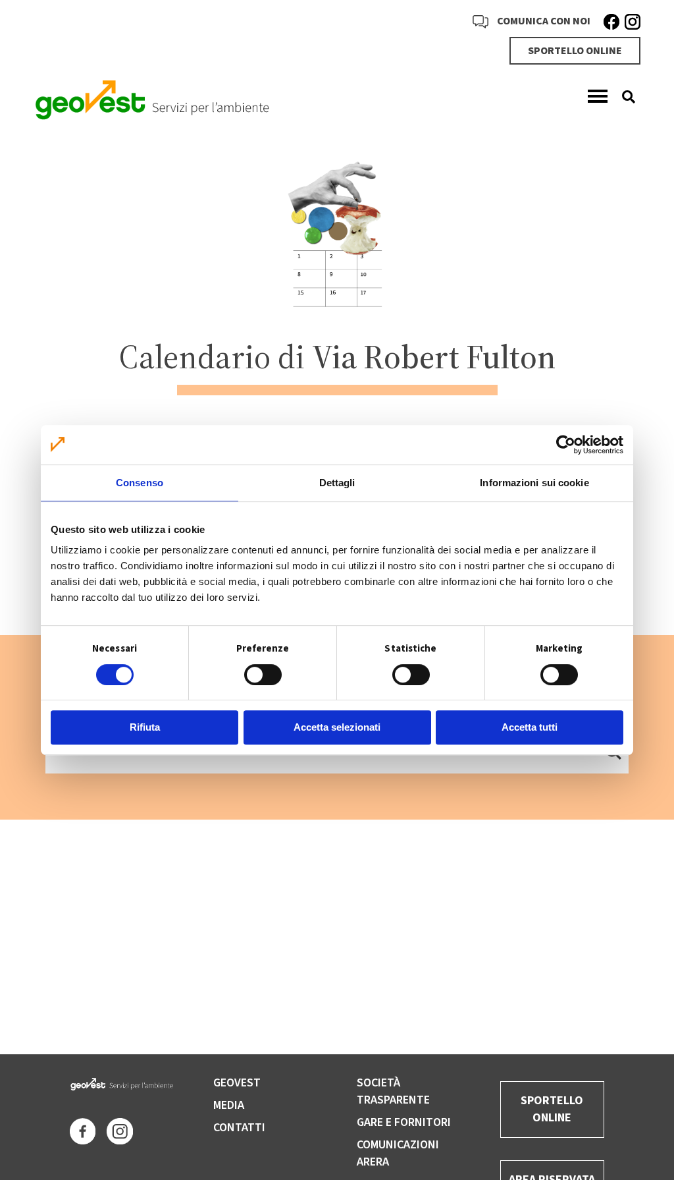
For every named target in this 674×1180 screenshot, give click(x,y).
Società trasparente (393, 1091)
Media (228, 1105)
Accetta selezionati (337, 727)
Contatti (239, 1127)
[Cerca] (623, 97)
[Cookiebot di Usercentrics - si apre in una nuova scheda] (565, 445)
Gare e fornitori (404, 1122)
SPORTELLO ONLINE (575, 50)
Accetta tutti (529, 727)
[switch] (263, 674)
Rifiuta (145, 727)
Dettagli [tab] (337, 482)
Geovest (237, 1083)
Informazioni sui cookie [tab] (534, 482)
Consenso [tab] (139, 482)
